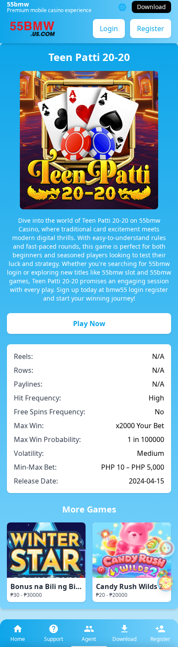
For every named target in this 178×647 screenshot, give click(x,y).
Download (151, 7)
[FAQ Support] (166, 548)
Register (150, 28)
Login (109, 28)
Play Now (89, 323)
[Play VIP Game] (166, 583)
